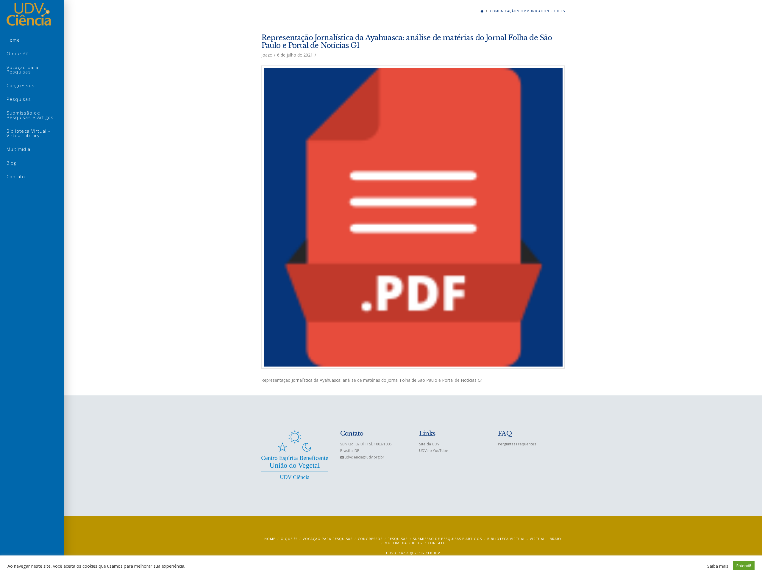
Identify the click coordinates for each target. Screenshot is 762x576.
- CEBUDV (431, 553)
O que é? (289, 538)
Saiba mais (717, 566)
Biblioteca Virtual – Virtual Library (524, 538)
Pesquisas (397, 538)
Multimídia (396, 543)
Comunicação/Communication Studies (527, 11)
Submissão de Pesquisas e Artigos (447, 538)
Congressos (370, 538)
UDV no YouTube (433, 450)
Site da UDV (429, 444)
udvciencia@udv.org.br (364, 457)
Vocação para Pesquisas (327, 538)
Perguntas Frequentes (517, 444)
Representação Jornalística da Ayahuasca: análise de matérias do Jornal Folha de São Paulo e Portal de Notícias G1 (406, 41)
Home (269, 538)
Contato (437, 543)
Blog (417, 543)
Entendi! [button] (743, 565)
